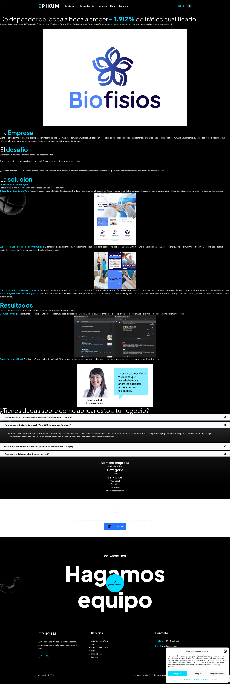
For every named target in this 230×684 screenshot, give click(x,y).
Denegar (197, 673)
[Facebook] (184, 6)
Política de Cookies (184, 679)
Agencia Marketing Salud (99, 642)
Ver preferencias (217, 673)
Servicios (69, 6)
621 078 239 (117, 526)
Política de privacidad (200, 679)
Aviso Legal (214, 679)
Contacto (123, 6)
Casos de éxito (87, 6)
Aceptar (177, 673)
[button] (225, 651)
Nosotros (102, 6)
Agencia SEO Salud (99, 647)
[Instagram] (179, 6)
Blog (112, 6)
